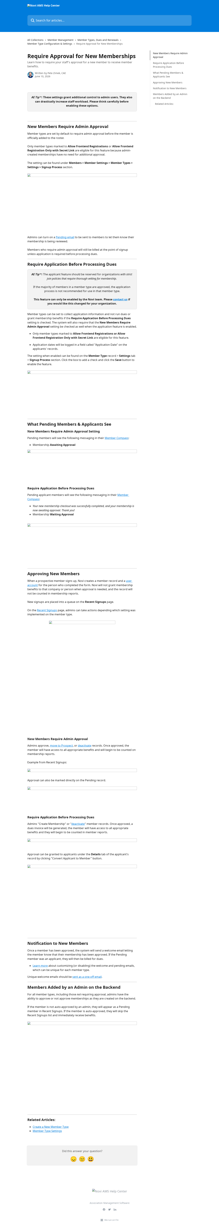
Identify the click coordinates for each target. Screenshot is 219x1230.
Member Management (60, 40)
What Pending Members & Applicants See (168, 74)
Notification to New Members (169, 88)
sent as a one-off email (87, 977)
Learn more (40, 966)
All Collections (35, 40)
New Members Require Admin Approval (170, 55)
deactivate (84, 745)
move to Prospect (61, 745)
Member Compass (116, 438)
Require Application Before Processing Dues (168, 64)
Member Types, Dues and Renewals (98, 40)
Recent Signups (47, 610)
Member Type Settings (47, 1131)
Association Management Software (110, 1203)
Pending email (65, 237)
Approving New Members (167, 82)
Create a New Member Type (51, 1127)
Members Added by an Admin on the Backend (170, 95)
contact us (120, 299)
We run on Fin (111, 1219)
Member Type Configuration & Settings (49, 43)
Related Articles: (164, 103)
